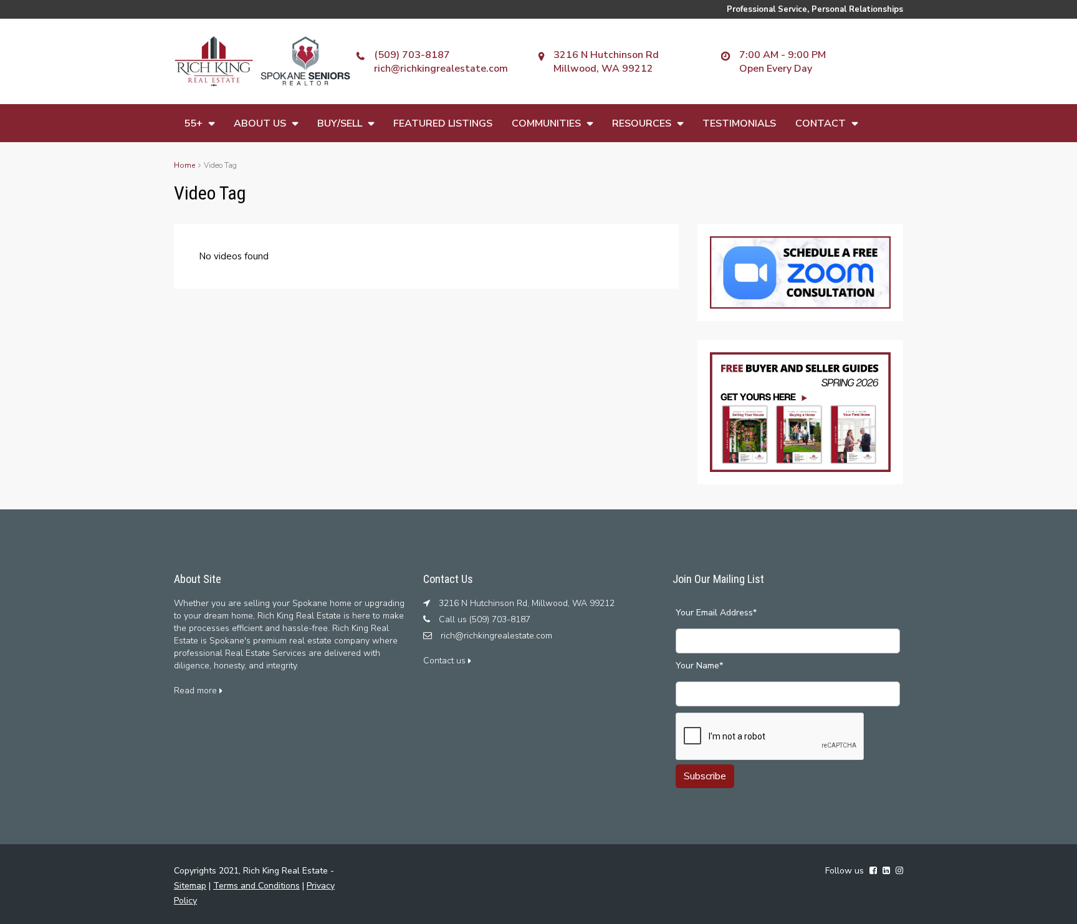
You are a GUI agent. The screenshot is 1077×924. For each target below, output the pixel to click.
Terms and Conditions (256, 886)
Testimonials (739, 123)
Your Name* (699, 665)
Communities (546, 123)
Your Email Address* (716, 612)
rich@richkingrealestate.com (441, 68)
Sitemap (190, 886)
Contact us (445, 661)
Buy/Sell (339, 123)
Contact (820, 123)
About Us (260, 123)
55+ (193, 123)
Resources (641, 123)
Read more (196, 690)
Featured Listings (442, 123)
